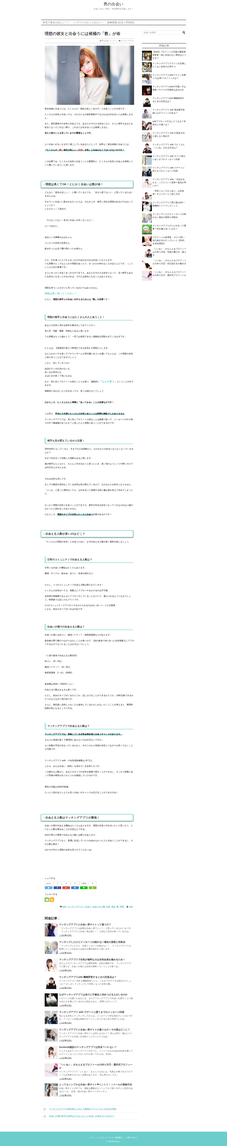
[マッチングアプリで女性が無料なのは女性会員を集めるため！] (51, 965)
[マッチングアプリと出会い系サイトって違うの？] (51, 929)
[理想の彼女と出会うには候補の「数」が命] (75, 887)
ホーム (92, 1137)
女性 (108, 907)
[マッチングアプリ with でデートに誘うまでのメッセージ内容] (51, 1017)
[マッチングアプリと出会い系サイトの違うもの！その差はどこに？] (51, 1035)
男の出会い (113, 4)
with (64, 907)
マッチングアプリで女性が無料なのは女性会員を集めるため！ (92, 959)
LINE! (83, 883)
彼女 (113, 907)
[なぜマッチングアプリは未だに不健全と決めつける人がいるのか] (51, 1000)
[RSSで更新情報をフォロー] (52, 899)
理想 (122, 907)
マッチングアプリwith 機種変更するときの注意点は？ (88, 977)
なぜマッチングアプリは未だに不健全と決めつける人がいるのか (93, 994)
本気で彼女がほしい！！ (56, 22)
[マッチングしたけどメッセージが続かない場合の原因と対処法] (51, 947)
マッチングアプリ (75, 907)
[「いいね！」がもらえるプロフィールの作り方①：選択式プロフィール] (51, 1070)
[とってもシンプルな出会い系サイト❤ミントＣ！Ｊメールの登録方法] (51, 1089)
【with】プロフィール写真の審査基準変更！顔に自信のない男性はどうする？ (169, 55)
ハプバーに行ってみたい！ (89, 22)
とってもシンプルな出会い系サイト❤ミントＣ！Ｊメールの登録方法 (95, 1084)
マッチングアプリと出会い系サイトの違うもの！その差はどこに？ (94, 1029)
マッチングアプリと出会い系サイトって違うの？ (85, 924)
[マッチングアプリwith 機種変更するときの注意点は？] (51, 982)
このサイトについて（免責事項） (111, 1137)
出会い (88, 907)
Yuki (131, 907)
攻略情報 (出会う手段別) (120, 22)
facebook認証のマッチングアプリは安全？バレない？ (88, 1047)
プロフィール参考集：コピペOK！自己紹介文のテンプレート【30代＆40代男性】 (169, 240)
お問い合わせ (132, 1137)
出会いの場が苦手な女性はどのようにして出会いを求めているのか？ (81, 1116)
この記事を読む (65, 935)
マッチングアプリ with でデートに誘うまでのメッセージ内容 (91, 1012)
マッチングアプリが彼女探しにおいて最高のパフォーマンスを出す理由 (82, 1109)
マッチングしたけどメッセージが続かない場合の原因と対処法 (92, 942)
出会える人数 (98, 907)
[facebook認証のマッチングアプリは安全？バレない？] (51, 1052)
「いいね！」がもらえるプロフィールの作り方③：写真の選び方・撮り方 (169, 252)
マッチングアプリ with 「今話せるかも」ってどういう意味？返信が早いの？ (169, 182)
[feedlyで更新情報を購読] (47, 899)
